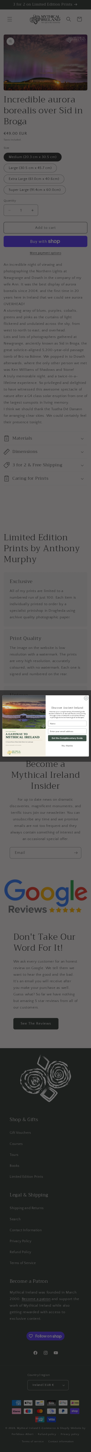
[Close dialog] (86, 698)
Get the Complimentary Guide (67, 738)
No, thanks (67, 745)
